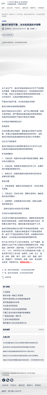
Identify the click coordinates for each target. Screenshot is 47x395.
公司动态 (20, 14)
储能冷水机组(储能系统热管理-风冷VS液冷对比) (18, 351)
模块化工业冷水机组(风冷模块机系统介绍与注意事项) (20, 355)
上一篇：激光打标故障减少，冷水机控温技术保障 (18, 270)
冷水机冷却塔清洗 (10, 306)
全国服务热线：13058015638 (16, 4)
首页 (3, 8)
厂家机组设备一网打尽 (12, 316)
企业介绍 (10, 8)
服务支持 (25, 8)
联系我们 (41, 8)
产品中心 (17, 8)
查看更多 (41, 329)
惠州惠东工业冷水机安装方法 (15, 323)
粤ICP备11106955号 (14, 391)
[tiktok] (3, 380)
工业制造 (6, 292)
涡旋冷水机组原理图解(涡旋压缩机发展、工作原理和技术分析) (23, 360)
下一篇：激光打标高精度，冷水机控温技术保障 (17, 273)
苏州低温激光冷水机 (11, 302)
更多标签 (41, 286)
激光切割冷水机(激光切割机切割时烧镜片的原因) (19, 347)
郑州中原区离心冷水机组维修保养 (16, 299)
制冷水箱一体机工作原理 (13, 295)
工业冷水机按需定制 (11, 319)
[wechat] (7, 380)
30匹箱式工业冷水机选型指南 (15, 309)
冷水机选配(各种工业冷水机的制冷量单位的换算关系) (20, 343)
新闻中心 (33, 8)
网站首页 (5, 14)
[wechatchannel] (11, 380)
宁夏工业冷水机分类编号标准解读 (16, 313)
